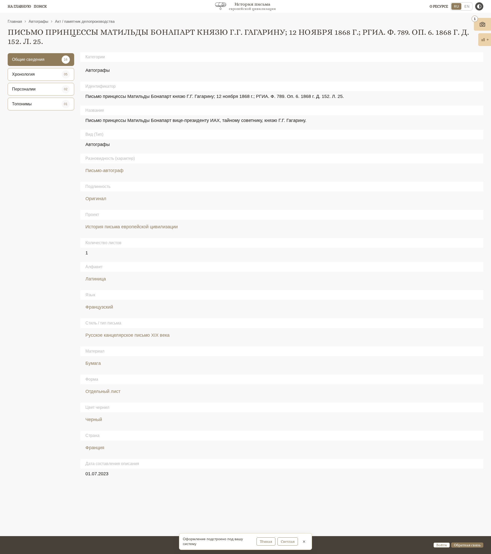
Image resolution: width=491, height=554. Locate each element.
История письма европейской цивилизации (131, 226)
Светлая (288, 541)
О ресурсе (439, 6)
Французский (99, 307)
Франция (94, 447)
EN (466, 6)
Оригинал (95, 198)
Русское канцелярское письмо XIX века (127, 335)
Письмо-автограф (104, 170)
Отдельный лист (102, 391)
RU (456, 6)
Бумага (93, 363)
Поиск (40, 6)
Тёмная (266, 541)
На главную (19, 6)
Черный (93, 419)
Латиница (95, 278)
